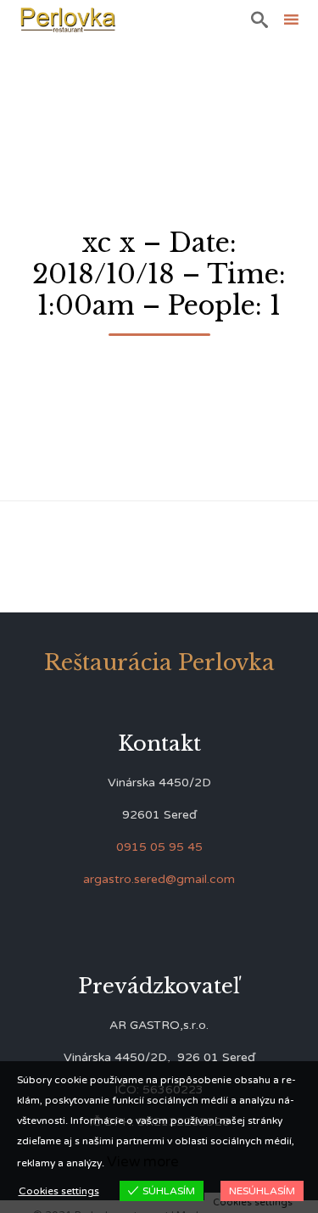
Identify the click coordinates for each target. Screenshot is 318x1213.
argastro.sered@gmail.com (159, 879)
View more (143, 1162)
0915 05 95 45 (159, 847)
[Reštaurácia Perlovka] (68, 19)
